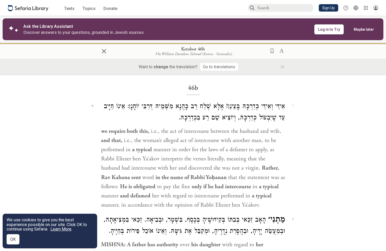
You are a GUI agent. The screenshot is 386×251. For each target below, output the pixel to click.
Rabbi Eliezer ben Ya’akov (130, 159)
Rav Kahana (115, 177)
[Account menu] (375, 8)
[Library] (365, 8)
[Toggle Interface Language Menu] (355, 8)
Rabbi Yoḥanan (208, 177)
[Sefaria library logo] (28, 8)
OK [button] (13, 239)
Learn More (60, 229)
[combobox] (285, 7)
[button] (328, 8)
